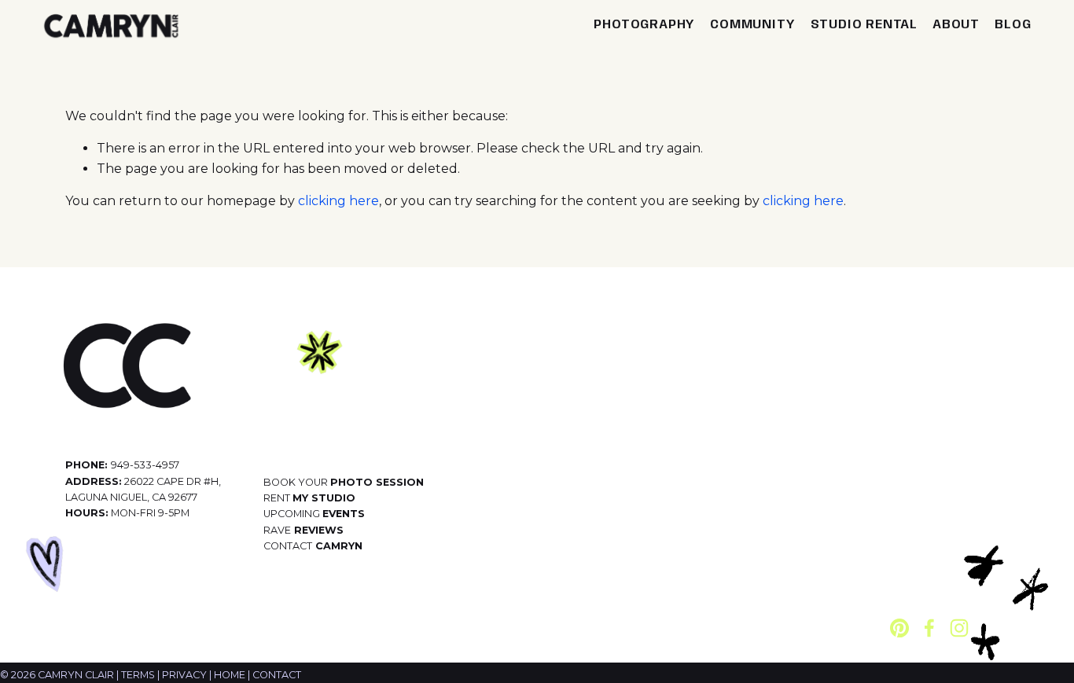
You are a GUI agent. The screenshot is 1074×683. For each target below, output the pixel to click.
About (956, 24)
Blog (1013, 24)
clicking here (338, 200)
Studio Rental (864, 24)
